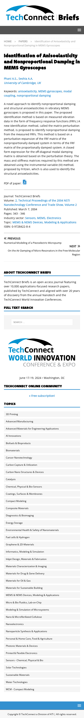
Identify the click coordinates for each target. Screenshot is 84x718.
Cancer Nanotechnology (19, 457)
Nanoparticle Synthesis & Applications (26, 631)
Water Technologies (17, 682)
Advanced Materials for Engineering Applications (32, 428)
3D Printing (12, 414)
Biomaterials (13, 450)
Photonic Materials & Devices (22, 646)
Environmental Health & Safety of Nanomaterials (32, 530)
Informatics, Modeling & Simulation (25, 551)
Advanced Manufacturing (19, 421)
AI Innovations (13, 435)
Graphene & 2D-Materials (20, 544)
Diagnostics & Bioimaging (20, 515)
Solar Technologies (16, 667)
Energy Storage (14, 522)
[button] (78, 30)
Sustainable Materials (17, 675)
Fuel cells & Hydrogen (17, 537)
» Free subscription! (42, 396)
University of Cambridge (20, 83)
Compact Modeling (16, 501)
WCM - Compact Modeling (20, 689)
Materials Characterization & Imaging (26, 566)
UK (39, 83)
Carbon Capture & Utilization (21, 464)
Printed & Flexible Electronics (21, 653)
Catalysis (11, 479)
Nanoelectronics (15, 624)
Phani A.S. (10, 78)
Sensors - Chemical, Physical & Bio (24, 660)
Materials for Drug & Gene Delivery (25, 573)
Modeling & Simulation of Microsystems (27, 609)
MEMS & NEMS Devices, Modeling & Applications (44, 222)
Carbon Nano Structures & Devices (25, 472)
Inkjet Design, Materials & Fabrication (26, 559)
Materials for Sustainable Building (24, 588)
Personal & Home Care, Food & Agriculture (29, 638)
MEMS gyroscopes (50, 91)
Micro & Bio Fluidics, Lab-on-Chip (23, 602)
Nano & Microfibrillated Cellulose (24, 617)
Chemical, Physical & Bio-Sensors (24, 486)
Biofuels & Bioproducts (18, 443)
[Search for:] (42, 322)
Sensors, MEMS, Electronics (43, 218)
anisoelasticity (27, 91)
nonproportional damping (34, 95)
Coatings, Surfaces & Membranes (24, 493)
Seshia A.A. (26, 78)
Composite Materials (17, 508)
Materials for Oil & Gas (18, 580)
